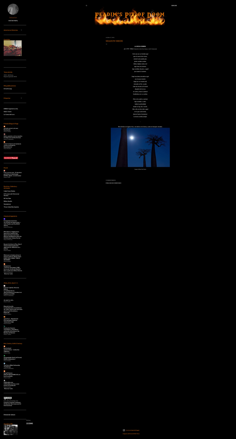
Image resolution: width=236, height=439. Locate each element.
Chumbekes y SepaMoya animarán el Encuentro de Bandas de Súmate (11, 331)
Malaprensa (7, 266)
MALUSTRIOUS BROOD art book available (12, 375)
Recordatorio (8, 147)
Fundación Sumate (9, 328)
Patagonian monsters (10, 221)
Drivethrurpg (8, 88)
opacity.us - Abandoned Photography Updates (11, 319)
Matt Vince (136, 433)
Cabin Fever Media (9, 191)
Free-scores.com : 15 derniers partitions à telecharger (13, 173)
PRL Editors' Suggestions (11, 231)
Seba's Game (7, 111)
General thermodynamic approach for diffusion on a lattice (12, 247)
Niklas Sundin (8, 201)
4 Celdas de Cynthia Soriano (12, 137)
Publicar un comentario (113, 183)
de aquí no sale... (9, 300)
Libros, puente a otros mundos (13, 136)
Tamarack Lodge (9, 322)
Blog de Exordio (8, 306)
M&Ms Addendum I (9, 359)
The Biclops (7, 367)
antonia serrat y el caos (11, 128)
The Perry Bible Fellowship (12, 365)
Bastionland (7, 348)
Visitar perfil (13, 20)
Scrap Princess (8, 373)
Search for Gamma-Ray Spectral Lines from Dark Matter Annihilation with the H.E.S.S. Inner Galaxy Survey (12, 235)
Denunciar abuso (9, 414)
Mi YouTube (7, 198)
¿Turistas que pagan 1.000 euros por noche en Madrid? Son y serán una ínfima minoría (13, 269)
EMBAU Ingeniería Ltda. (11, 108)
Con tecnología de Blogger (132, 430)
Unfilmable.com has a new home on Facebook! (11, 384)
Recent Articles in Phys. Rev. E (13, 244)
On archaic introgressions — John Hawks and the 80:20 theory (12, 224)
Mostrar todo (8, 274)
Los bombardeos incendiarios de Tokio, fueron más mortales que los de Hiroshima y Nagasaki (13, 310)
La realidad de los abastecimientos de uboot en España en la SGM (13, 292)
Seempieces (7, 204)
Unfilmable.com (8, 382)
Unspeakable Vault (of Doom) (13, 357)
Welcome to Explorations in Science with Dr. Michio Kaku (12, 255)
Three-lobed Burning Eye (11, 207)
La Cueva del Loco (9, 114)
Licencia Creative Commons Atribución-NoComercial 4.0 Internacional (12, 404)
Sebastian (13, 17)
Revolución (7, 130)
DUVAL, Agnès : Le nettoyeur (12, 175)
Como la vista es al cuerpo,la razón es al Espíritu (12, 144)
